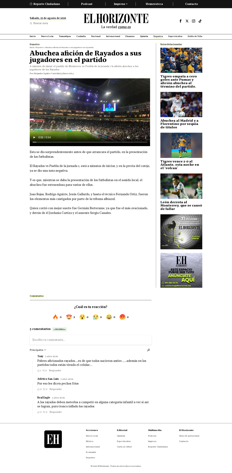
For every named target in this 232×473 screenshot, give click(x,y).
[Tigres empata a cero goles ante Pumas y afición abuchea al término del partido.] (181, 60)
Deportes (90, 457)
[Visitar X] (187, 21)
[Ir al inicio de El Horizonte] (116, 21)
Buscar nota (40, 23)
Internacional (93, 446)
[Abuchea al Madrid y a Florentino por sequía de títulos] (181, 104)
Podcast (86, 4)
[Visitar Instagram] (193, 21)
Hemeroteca (154, 4)
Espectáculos (124, 441)
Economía (91, 452)
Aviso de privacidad (189, 436)
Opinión (121, 436)
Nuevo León (92, 436)
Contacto (191, 4)
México (89, 441)
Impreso (120, 4)
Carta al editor (124, 446)
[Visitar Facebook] (180, 21)
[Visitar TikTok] (200, 21)
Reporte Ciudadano (45, 4)
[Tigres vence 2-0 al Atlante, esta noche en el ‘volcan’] (181, 145)
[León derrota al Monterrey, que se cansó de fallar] (181, 186)
